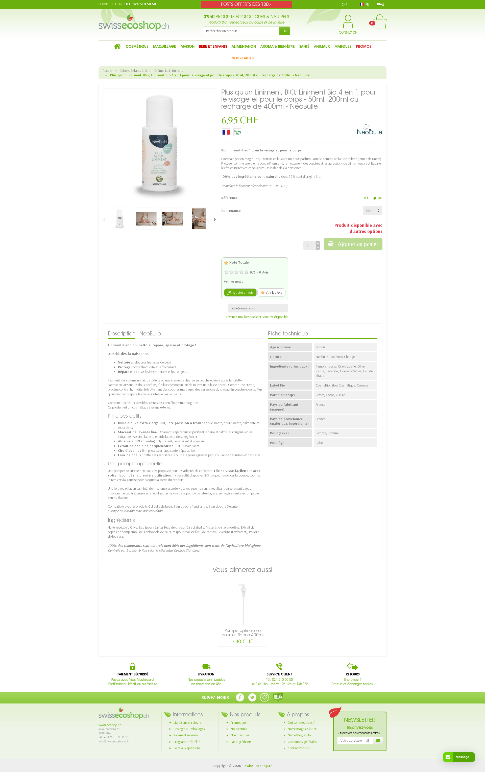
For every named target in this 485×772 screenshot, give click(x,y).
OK (284, 31)
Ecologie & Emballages (189, 728)
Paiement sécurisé (186, 735)
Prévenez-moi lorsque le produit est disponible (256, 316)
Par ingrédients (241, 741)
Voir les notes (233, 281)
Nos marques (240, 735)
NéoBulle (150, 333)
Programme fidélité (187, 741)
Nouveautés (239, 728)
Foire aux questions (187, 748)
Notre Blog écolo (299, 735)
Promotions (238, 722)
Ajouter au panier (358, 244)
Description (121, 333)
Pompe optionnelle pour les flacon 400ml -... (242, 635)
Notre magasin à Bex (302, 728)
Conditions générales (302, 741)
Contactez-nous (298, 748)
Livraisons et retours (187, 722)
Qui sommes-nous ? (301, 722)
